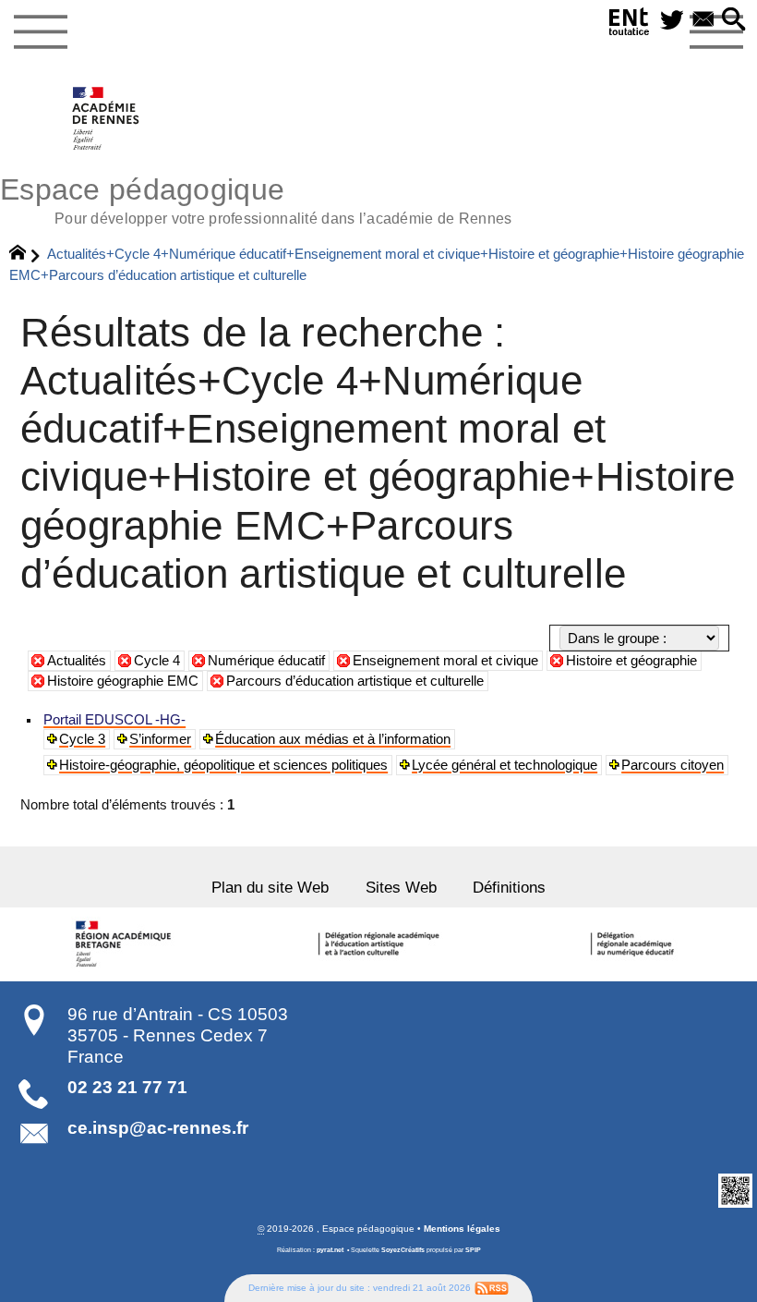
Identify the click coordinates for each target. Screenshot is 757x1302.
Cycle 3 (82, 739)
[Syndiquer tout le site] (492, 1288)
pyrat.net (330, 1250)
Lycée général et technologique (504, 765)
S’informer (160, 739)
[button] (734, 21)
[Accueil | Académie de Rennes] (126, 944)
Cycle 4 (157, 660)
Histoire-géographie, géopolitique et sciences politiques (223, 765)
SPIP (473, 1250)
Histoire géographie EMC (122, 681)
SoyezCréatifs (403, 1250)
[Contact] (703, 21)
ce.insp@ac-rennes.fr (157, 1128)
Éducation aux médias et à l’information (333, 739)
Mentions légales (462, 1228)
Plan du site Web (270, 887)
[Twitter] (672, 21)
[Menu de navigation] (40, 32)
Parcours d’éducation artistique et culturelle (355, 681)
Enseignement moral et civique (445, 660)
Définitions (509, 887)
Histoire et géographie (631, 660)
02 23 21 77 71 (127, 1087)
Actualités (76, 660)
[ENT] (629, 25)
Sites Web (401, 887)
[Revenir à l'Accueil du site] (25, 255)
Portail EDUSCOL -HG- (114, 719)
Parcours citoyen (672, 765)
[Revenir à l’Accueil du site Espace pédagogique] (106, 118)
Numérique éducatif (266, 660)
